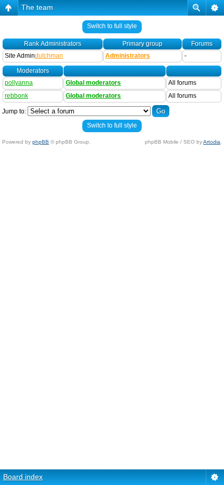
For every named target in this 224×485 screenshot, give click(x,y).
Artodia (211, 142)
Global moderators (93, 82)
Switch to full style (112, 26)
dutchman (49, 55)
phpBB (40, 142)
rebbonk (16, 95)
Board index (23, 477)
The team (37, 7)
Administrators (127, 55)
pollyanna (19, 82)
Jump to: (14, 111)
